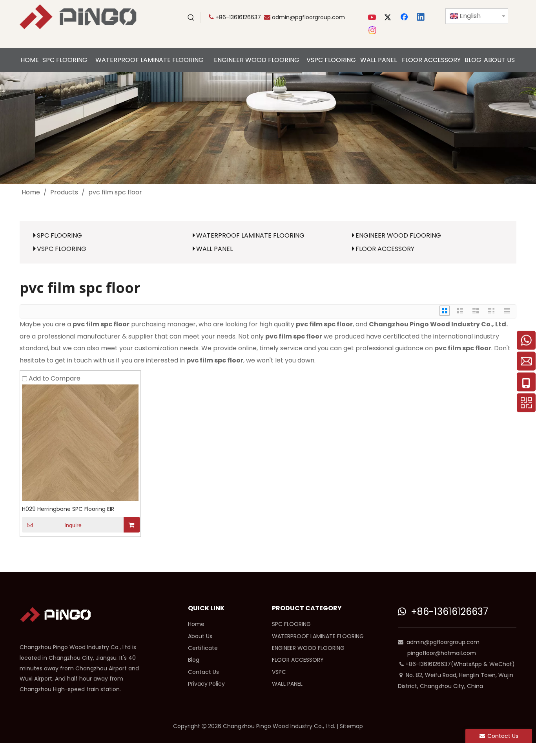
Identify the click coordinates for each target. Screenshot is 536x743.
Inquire (73, 525)
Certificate (203, 648)
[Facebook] (405, 17)
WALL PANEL (214, 248)
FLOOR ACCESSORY (385, 248)
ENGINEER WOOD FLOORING (398, 235)
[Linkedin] (421, 17)
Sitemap (351, 726)
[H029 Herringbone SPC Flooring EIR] (80, 442)
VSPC (279, 672)
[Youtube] (372, 17)
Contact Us (203, 672)
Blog (193, 660)
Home (196, 624)
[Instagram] (372, 30)
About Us (200, 636)
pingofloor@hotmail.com (441, 653)
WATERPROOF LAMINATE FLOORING (250, 235)
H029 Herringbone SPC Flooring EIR (68, 509)
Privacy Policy (206, 684)
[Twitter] (389, 17)
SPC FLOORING (59, 235)
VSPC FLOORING (61, 248)
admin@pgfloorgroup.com (308, 17)
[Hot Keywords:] (191, 17)
